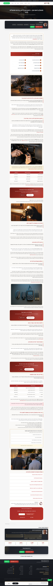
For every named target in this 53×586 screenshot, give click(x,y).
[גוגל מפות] (46, 579)
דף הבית (29, 3)
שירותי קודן (31, 570)
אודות (15, 3)
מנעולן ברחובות (21, 570)
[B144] (42, 579)
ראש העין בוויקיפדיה (36, 355)
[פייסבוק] (48, 579)
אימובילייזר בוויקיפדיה (40, 132)
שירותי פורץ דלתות (33, 254)
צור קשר (12, 3)
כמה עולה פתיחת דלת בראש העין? (37, 491)
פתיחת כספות (30, 571)
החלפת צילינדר (30, 574)
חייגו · (38, 26)
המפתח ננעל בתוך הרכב (38, 437)
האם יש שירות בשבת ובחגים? (37, 498)
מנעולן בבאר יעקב (21, 567)
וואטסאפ (32, 26)
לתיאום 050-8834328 (30, 317)
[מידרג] (44, 579)
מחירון (18, 3)
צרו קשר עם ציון (27, 517)
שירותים (26, 3)
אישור (15, 583)
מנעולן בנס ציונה (21, 574)
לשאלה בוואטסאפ (22, 317)
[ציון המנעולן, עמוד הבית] (47, 3)
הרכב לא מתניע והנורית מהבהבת (37, 434)
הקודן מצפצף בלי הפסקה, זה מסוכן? (36, 481)
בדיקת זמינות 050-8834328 (29, 369)
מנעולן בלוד (22, 571)
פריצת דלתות (30, 567)
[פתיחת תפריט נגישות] (51, 581)
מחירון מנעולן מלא (22, 400)
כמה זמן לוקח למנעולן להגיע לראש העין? (36, 484)
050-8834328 (35, 39)
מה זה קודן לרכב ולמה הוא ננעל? (37, 474)
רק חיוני (9, 583)
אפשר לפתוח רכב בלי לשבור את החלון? (36, 488)
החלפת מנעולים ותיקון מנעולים (35, 282)
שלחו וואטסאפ (22, 514)
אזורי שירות (21, 3)
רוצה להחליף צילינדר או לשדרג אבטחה (36, 442)
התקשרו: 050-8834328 (30, 514)
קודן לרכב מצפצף (24, 140)
